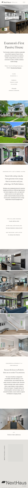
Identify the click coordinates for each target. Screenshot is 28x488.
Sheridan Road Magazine (16, 67)
